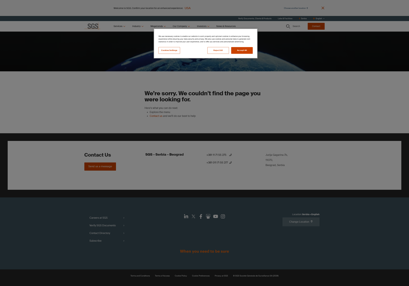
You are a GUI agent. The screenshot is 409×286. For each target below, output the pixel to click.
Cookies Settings (169, 50)
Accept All (242, 50)
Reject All (218, 50)
